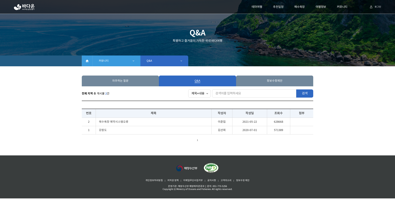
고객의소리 (226, 180)
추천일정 (278, 7)
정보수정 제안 (242, 180)
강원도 (103, 130)
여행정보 (321, 7)
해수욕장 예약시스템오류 (113, 121)
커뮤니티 (342, 7)
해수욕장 (299, 7)
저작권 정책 (173, 180)
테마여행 (257, 7)
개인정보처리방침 (154, 180)
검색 (305, 93)
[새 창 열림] (186, 168)
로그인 (378, 7)
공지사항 (211, 180)
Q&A (157, 60)
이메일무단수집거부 (193, 180)
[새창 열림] (211, 168)
